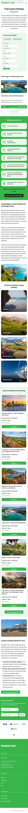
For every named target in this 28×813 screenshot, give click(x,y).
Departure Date (6, 53)
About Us (3, 777)
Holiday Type (6, 43)
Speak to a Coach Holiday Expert (10, 692)
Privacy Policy (4, 798)
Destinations (6, 58)
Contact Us (4, 780)
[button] (2, 86)
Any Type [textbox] (6, 46)
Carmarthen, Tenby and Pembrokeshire (12, 96)
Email (2, 712)
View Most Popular (14, 112)
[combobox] (11, 46)
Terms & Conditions (6, 801)
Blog (2, 785)
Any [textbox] (5, 66)
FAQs (2, 783)
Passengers (6, 63)
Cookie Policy (4, 796)
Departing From (6, 48)
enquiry (9, 253)
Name (2, 707)
